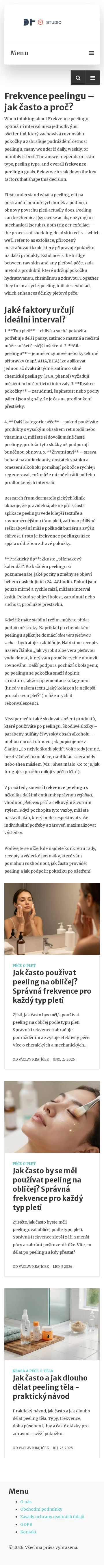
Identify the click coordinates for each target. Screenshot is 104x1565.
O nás (25, 1501)
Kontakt (28, 1532)
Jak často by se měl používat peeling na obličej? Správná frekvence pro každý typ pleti (48, 1189)
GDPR (26, 1524)
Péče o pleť (24, 965)
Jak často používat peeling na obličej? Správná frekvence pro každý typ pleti (52, 986)
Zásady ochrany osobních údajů (52, 1516)
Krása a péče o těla (33, 1371)
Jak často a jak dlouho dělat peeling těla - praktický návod (50, 1387)
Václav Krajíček (34, 1059)
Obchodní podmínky (41, 1509)
